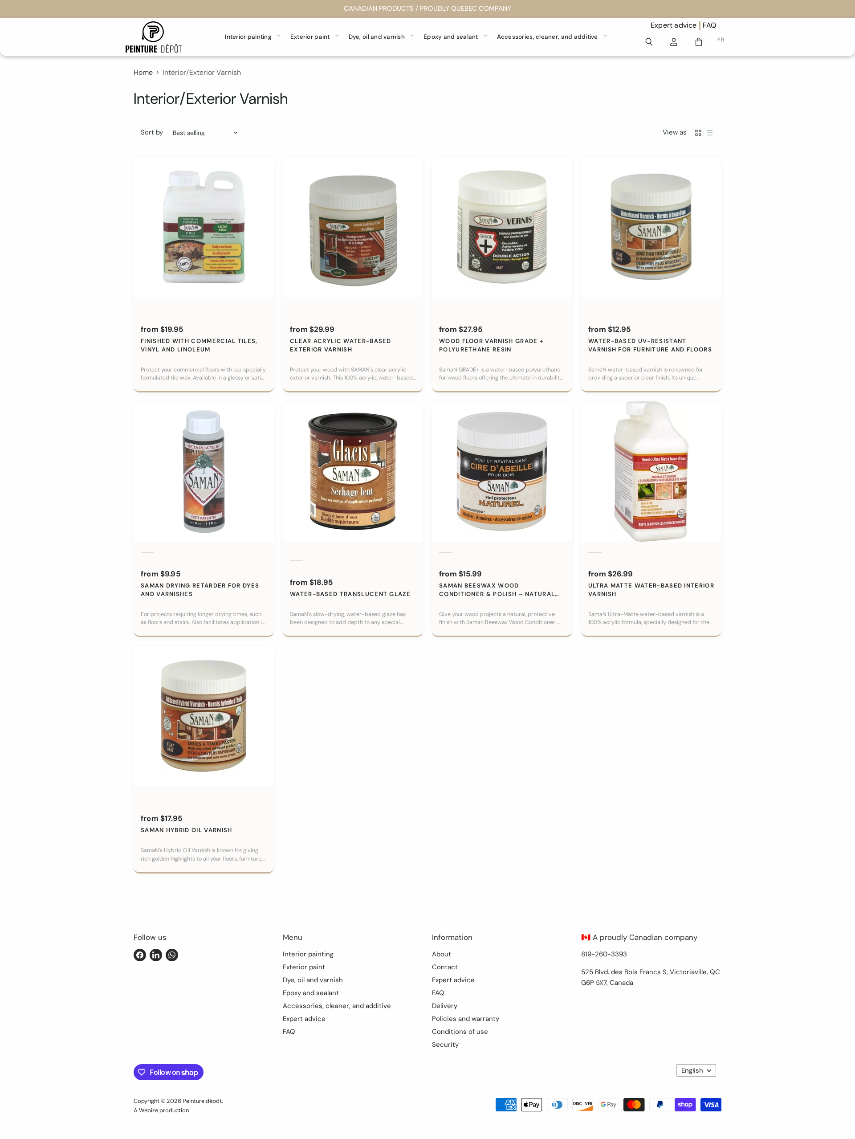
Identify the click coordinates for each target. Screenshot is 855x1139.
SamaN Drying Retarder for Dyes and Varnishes (200, 589)
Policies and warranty (465, 1018)
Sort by (152, 132)
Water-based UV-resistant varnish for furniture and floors (650, 345)
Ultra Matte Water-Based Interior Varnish (651, 589)
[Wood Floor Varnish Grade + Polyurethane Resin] (502, 227)
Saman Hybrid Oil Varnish (186, 830)
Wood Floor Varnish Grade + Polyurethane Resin (491, 345)
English (692, 1070)
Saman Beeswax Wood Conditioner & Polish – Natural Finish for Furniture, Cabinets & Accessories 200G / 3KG (497, 590)
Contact (445, 967)
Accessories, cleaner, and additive (547, 37)
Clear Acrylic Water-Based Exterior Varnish (340, 345)
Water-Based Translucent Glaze (350, 594)
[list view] (709, 132)
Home (143, 73)
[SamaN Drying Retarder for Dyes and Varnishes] (204, 471)
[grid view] (698, 132)
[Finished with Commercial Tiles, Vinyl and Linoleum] (204, 227)
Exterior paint (310, 37)
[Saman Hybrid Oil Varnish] (204, 716)
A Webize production (161, 1110)
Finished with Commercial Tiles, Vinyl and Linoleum (199, 345)
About (441, 954)
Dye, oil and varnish (377, 37)
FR (720, 39)
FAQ (710, 25)
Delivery (444, 1005)
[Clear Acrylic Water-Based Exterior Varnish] (353, 227)
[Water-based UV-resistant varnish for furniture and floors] (651, 227)
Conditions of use (460, 1031)
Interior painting (248, 37)
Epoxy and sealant (450, 37)
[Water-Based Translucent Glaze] (353, 471)
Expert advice (674, 25)
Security (445, 1044)
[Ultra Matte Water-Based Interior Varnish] (651, 471)
